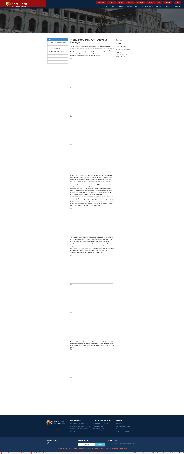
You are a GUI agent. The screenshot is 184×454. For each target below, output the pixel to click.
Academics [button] (119, 6)
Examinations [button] (148, 6)
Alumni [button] (121, 2)
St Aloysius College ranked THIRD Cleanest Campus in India (56, 47)
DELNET (123, 54)
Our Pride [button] (130, 2)
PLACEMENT (167, 2)
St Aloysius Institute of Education (100, 423)
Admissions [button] (128, 6)
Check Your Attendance (121, 46)
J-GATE (122, 56)
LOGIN (177, 2)
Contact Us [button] (177, 6)
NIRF (159, 2)
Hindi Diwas (51, 59)
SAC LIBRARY (118, 54)
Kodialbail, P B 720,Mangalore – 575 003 (117, 445)
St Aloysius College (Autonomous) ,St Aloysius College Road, (122, 443)
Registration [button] (140, 2)
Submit (99, 444)
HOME (106, 6)
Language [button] (150, 2)
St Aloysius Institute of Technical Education (103, 424)
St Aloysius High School (98, 428)
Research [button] (157, 6)
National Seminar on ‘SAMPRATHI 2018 (56, 52)
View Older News (53, 62)
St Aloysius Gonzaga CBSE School (100, 430)
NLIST (127, 54)
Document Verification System (123, 49)
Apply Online (119, 43)
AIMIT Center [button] (101, 2)
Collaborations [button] (167, 6)
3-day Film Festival (53, 56)
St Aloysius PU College (98, 426)
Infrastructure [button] (138, 6)
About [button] (111, 6)
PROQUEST (118, 56)
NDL (125, 56)
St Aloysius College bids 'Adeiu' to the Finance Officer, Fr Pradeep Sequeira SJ (57, 43)
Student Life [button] (111, 2)
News (50, 39)
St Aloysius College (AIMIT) (122, 431)
